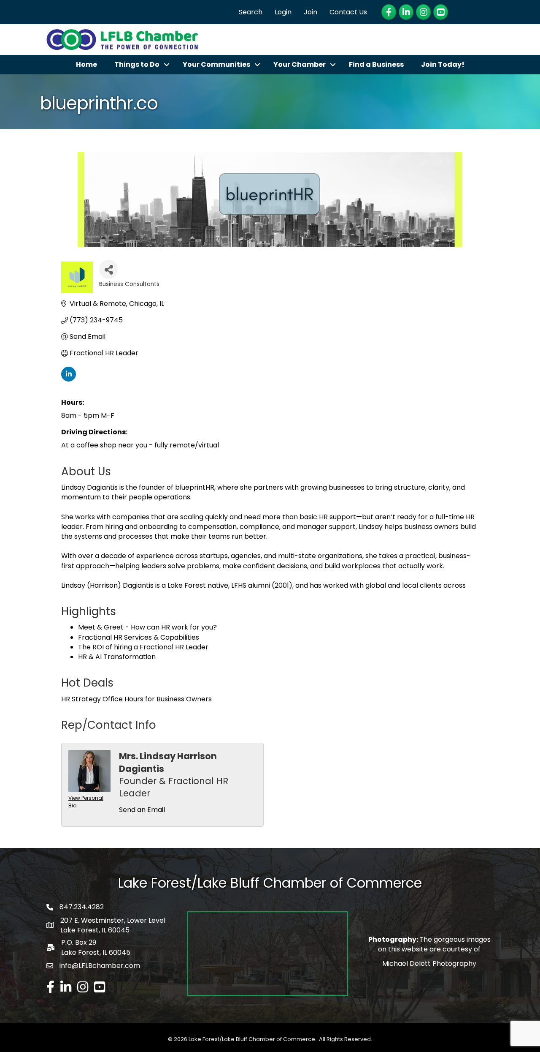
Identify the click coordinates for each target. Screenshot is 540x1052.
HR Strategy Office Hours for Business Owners (136, 699)
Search (250, 12)
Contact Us (348, 12)
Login (283, 12)
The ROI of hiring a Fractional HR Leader (143, 647)
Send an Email (142, 810)
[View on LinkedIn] (68, 379)
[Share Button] (108, 269)
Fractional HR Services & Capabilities (138, 637)
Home (86, 64)
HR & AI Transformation (117, 657)
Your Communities (216, 64)
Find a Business (376, 64)
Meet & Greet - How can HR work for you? (147, 627)
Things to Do (136, 64)
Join (310, 12)
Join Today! (442, 64)
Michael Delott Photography (429, 963)
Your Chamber (299, 64)
